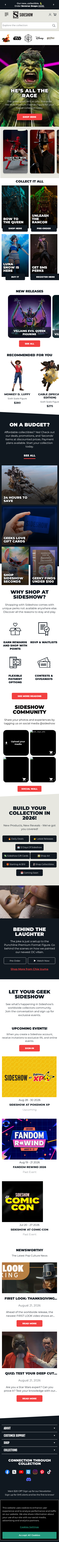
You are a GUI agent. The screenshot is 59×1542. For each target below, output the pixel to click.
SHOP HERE (29, 117)
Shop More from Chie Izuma (29, 969)
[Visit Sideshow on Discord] (28, 1479)
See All (29, 343)
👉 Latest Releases (43, 838)
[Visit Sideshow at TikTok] (49, 1472)
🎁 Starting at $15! (15, 864)
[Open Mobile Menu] (6, 14)
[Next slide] (53, 5)
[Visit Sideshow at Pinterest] (42, 1472)
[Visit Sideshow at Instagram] (35, 1472)
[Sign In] (50, 14)
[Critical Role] (28, 38)
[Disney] (39, 38)
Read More (29, 1323)
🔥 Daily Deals (15, 838)
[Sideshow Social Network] (28, 1472)
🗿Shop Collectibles (43, 864)
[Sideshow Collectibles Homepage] (23, 14)
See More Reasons (29, 696)
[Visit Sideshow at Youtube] (21, 1472)
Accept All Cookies (29, 1535)
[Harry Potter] (50, 38)
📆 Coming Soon (29, 872)
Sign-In (29, 1048)
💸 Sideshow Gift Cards (16, 855)
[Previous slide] (5, 5)
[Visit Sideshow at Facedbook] (7, 1472)
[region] (29, 38)
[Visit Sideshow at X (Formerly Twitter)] (14, 1472)
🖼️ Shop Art (44, 855)
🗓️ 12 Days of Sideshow (29, 847)
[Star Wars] (17, 38)
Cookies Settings (29, 1527)
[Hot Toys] (6, 38)
